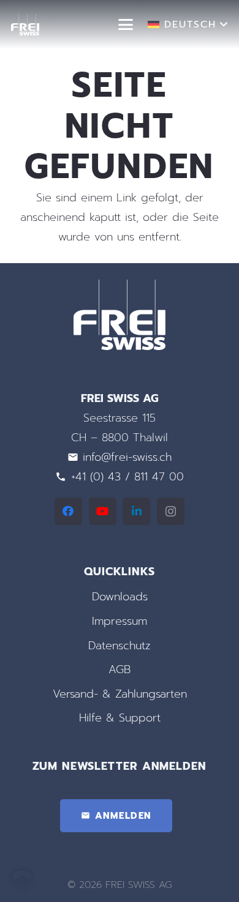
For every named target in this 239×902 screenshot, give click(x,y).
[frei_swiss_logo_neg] (25, 24)
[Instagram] (170, 511)
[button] (126, 24)
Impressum (119, 621)
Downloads (120, 596)
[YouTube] (102, 511)
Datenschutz (119, 645)
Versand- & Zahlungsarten (120, 694)
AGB (119, 669)
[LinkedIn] (136, 511)
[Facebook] (68, 511)
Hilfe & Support (120, 717)
